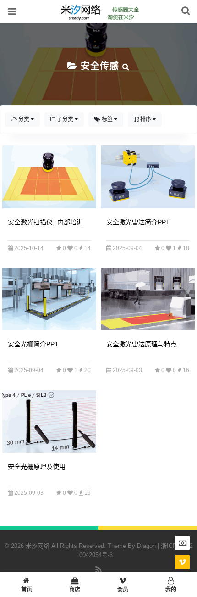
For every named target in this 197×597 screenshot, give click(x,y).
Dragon (146, 545)
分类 (24, 119)
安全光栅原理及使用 (37, 466)
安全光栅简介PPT (33, 344)
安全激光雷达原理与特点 (141, 344)
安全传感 (100, 66)
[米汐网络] (98, 18)
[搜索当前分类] (126, 66)
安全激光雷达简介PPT (138, 222)
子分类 (65, 119)
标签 (107, 119)
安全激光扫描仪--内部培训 (45, 222)
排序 (146, 119)
